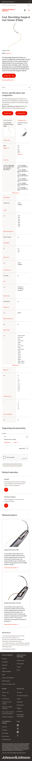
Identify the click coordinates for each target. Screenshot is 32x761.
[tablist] (16, 433)
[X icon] (18, 735)
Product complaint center (8, 684)
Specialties (5, 662)
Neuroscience (5, 736)
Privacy (4, 695)
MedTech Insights (6, 671)
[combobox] (22, 120)
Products (4, 659)
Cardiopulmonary (6, 739)
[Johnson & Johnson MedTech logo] (8, 10)
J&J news (19, 692)
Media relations (6, 681)
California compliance (7, 717)
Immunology (5, 733)
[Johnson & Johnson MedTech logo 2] (16, 757)
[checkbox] (27, 436)
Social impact (20, 705)
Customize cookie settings (6, 702)
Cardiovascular (20, 660)
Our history (20, 711)
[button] (16, 502)
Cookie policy (5, 698)
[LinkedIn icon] (18, 725)
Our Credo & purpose (22, 695)
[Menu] (25, 10)
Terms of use (5, 692)
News (3, 674)
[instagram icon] (18, 729)
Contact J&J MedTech (8, 678)
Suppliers (19, 708)
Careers (19, 698)
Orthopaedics (20, 663)
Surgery (19, 667)
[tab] (4, 433)
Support (4, 668)
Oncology (4, 730)
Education (4, 665)
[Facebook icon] (18, 732)
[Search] (29, 10)
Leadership (19, 702)
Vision (18, 670)
